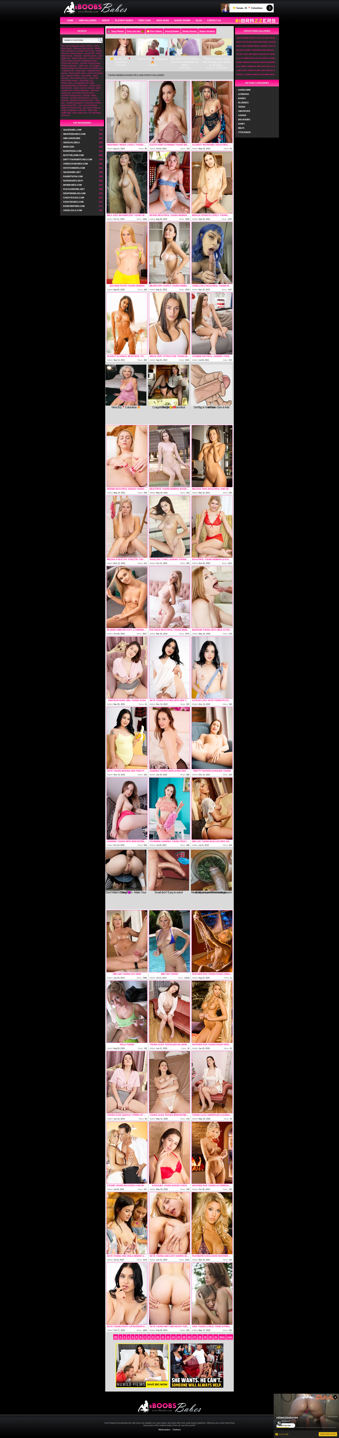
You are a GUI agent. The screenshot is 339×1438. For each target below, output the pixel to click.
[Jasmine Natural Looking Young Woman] (212, 323)
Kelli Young (127, 1044)
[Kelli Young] (126, 1012)
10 (157, 1337)
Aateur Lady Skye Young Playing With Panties (212, 700)
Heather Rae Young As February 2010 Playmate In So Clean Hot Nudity (212, 1185)
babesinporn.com (74, 206)
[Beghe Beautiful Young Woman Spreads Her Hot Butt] (169, 182)
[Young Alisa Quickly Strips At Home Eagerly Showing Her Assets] (126, 1082)
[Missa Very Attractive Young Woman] (169, 323)
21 (216, 1337)
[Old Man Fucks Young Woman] (126, 253)
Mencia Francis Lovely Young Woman (212, 215)
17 (194, 1337)
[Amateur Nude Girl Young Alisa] (126, 668)
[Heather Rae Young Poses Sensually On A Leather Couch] (212, 941)
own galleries (87, 20)
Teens (241, 107)
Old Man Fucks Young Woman (127, 286)
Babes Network (207, 31)
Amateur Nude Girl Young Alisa (127, 700)
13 (173, 1337)
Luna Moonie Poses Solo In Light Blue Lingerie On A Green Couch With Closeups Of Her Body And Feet (257, 38)
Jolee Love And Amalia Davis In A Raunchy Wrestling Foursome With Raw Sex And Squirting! (257, 54)
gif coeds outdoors (92, 108)
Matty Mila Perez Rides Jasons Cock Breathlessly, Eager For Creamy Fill (257, 46)
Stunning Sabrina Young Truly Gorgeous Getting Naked (169, 841)
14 (178, 1337)
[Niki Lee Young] (169, 941)
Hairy (241, 124)
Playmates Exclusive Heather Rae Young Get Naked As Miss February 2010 (212, 1256)
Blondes (243, 102)
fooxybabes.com (73, 202)
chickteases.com (73, 197)
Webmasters (164, 1429)
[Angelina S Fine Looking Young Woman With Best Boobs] (169, 527)
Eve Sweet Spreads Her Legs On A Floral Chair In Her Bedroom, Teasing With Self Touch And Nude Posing (257, 66)
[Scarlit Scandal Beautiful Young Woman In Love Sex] (126, 323)
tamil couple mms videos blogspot (81, 89)
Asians (242, 115)
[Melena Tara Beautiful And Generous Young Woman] (212, 456)
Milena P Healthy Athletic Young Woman (127, 559)
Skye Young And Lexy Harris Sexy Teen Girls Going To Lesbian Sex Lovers (169, 1256)
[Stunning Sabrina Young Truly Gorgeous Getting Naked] (169, 808)
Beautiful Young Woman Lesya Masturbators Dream (212, 559)
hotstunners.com (74, 168)
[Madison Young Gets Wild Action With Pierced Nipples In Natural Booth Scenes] (212, 597)
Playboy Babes (124, 20)
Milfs (241, 128)
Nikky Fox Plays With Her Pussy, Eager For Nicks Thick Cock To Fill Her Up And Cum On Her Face (257, 42)
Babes (242, 98)
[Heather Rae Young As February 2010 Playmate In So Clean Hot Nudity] (212, 1153)
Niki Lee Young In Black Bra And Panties (212, 841)
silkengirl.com (72, 130)
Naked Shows (182, 20)
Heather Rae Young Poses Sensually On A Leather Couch (212, 974)
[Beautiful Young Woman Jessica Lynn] (169, 456)
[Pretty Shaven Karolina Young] (212, 738)
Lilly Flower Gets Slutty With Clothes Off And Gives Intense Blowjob (257, 58)
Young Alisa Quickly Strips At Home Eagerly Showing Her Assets (127, 1115)
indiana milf (68, 70)
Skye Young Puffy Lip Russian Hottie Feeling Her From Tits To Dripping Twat (127, 1326)
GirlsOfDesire (71, 138)
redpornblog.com (74, 193)
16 (189, 1337)
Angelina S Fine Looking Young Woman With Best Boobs (169, 559)
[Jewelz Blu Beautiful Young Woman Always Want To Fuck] (212, 253)
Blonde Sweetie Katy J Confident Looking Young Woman (127, 630)
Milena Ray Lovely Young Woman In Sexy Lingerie (169, 286)
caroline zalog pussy (71, 95)
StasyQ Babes (172, 31)
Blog (199, 20)
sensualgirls (71, 142)
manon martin (73, 75)
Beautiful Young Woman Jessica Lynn (169, 489)
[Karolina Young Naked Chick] (169, 1153)
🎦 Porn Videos (154, 31)
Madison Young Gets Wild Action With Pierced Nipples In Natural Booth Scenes (212, 630)
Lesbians (243, 94)
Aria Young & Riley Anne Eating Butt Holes (212, 1326)
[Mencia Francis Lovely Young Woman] (212, 182)
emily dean (80, 70)
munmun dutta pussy (83, 48)
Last (229, 1337)
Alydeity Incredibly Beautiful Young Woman (212, 145)
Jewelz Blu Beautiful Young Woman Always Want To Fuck (212, 286)
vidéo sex (83, 65)
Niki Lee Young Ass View (127, 974)
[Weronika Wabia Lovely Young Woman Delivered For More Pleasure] (126, 112)
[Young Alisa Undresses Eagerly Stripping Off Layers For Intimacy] (212, 1082)
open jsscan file (68, 105)
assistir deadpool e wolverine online (83, 103)
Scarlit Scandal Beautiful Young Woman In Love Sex (127, 356)
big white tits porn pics (83, 93)
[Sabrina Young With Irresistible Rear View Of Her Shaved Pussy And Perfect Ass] (126, 808)
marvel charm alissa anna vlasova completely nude (81, 59)
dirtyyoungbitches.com (77, 159)
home (70, 20)
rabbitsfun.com (73, 176)
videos (106, 20)
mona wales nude (77, 73)
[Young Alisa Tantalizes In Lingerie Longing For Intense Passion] (169, 1012)
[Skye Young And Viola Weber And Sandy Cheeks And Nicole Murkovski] (126, 1223)
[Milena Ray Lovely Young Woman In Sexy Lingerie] (169, 253)
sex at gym (95, 65)
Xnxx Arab (162, 20)
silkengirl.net (72, 172)
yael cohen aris (80, 112)
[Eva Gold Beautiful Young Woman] (169, 597)
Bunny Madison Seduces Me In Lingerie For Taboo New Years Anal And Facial (257, 62)
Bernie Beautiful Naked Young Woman (127, 489)
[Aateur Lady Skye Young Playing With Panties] (212, 668)
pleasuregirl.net (74, 189)
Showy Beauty (189, 31)
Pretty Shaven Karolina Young (212, 771)
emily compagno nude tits (73, 110)
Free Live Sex (134, 31)
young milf (89, 53)
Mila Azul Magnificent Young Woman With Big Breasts (127, 215)
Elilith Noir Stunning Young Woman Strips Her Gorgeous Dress (169, 145)
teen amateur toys (78, 78)
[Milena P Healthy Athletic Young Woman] (126, 527)
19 (205, 1337)
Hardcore (244, 90)
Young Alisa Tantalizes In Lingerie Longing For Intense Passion (169, 1044)
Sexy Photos (117, 31)
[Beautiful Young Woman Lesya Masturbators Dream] (212, 527)
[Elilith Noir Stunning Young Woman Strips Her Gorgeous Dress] (169, 112)
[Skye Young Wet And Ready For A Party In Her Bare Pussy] (169, 1294)
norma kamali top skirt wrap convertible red (82, 68)
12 (168, 1337)
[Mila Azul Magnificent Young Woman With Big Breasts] (126, 182)
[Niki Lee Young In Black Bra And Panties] (212, 808)
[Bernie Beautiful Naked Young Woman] (126, 456)
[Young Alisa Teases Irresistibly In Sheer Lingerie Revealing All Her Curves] (169, 1082)
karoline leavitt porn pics (81, 100)
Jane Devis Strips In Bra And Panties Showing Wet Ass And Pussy (257, 70)
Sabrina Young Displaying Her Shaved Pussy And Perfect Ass (169, 771)
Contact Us (214, 20)
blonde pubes (89, 56)
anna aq (65, 115)
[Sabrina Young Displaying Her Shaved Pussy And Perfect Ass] (169, 738)
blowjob (78, 56)
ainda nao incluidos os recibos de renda (80, 49)
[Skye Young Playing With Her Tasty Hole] (169, 668)
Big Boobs (244, 119)
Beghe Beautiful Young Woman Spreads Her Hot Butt (169, 215)
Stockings (244, 132)
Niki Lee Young (169, 974)
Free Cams (144, 20)
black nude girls (79, 58)
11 (163, 1337)
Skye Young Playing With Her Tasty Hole (169, 700)
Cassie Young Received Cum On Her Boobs (127, 1185)
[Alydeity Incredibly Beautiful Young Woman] (212, 112)
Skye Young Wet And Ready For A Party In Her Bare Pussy (169, 1326)
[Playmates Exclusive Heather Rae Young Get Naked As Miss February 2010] (212, 1223)
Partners (177, 1429)
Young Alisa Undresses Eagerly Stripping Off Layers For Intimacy (212, 1115)
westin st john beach (80, 98)
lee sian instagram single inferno (77, 46)
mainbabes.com (72, 185)
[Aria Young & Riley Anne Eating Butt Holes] (212, 1294)
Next (222, 1337)
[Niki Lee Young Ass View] (126, 941)
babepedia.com (72, 151)
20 (210, 1337)
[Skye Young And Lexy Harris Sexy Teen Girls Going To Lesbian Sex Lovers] (169, 1223)
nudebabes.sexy (73, 180)
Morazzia (68, 147)
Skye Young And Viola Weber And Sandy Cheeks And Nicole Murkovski (127, 1256)
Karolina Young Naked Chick (169, 1185)
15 (184, 1337)
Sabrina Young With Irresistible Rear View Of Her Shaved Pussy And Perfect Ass (127, 841)
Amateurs (244, 111)
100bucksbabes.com (75, 164)
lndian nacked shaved (84, 88)
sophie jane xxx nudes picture (81, 52)
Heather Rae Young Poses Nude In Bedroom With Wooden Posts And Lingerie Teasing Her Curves (212, 1044)
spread (86, 95)
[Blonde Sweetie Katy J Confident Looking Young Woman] (126, 597)
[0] (115, 1337)
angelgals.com (72, 210)
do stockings (95, 112)
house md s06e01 (70, 63)
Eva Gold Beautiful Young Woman (169, 630)
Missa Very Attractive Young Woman (169, 356)
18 (200, 1337)
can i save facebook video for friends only (79, 106)
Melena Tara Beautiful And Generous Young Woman (212, 489)
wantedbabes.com (74, 134)
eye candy (86, 75)
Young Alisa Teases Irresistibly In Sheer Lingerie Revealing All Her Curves (169, 1115)
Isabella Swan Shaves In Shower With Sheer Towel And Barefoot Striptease (257, 74)
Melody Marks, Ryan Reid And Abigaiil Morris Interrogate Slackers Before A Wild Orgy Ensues (257, 50)
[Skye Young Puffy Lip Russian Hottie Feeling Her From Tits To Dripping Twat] (126, 1294)
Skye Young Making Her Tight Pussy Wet (127, 771)
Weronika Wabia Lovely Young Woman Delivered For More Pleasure (127, 145)
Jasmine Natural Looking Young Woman (212, 356)
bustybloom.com (73, 155)
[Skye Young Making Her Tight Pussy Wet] (126, 738)
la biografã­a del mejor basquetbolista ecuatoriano (78, 84)
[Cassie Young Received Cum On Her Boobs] (126, 1153)
